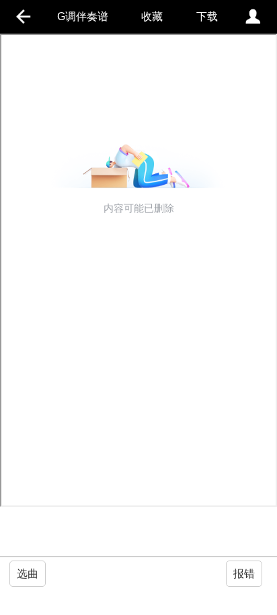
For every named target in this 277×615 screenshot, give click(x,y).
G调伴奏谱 (82, 16)
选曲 (27, 573)
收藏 (152, 16)
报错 (244, 573)
